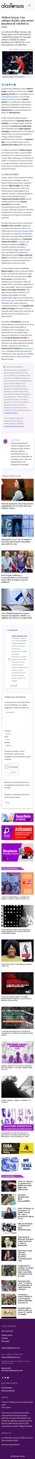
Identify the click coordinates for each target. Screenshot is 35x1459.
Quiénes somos (6, 1335)
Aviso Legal (5, 1341)
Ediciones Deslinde (8, 1391)
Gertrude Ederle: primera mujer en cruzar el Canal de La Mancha (25, 1311)
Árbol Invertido (6, 1388)
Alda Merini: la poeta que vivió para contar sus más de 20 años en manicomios (25, 1241)
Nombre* (7, 731)
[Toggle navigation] (29, 5)
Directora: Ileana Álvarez (10, 1444)
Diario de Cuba (9, 300)
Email (6, 737)
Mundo (23, 49)
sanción (22, 241)
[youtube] (8, 1377)
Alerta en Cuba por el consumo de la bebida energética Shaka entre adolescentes (25, 1185)
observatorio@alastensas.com (12, 1370)
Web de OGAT (6, 1368)
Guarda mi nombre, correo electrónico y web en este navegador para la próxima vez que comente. (17, 755)
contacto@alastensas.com (14, 426)
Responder (14, 685)
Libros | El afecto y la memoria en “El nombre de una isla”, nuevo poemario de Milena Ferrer (26, 1213)
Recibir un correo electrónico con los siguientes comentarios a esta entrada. (16, 785)
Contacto (4, 1338)
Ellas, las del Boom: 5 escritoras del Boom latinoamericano (25, 1227)
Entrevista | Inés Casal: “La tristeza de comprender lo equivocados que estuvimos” (25, 1285)
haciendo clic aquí (10, 413)
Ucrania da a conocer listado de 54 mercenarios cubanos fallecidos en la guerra (25, 1299)
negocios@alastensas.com (10, 1357)
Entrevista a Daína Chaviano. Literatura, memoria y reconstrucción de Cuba (25, 1256)
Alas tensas (8, 1326)
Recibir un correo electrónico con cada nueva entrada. (16, 795)
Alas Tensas (14, 49)
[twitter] (5, 1377)
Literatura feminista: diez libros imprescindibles (24, 1198)
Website (7, 742)
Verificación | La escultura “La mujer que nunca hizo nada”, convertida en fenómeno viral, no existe (26, 1271)
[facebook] (2, 1377)
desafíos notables (21, 231)
